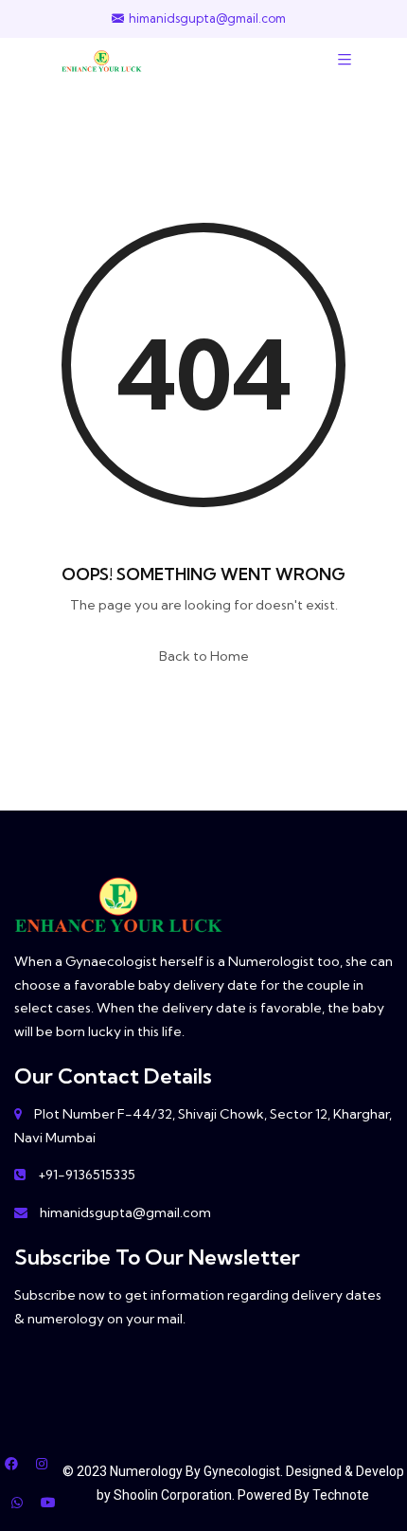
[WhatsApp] (17, 1502)
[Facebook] (11, 1463)
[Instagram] (41, 1463)
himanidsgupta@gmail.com (207, 18)
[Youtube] (48, 1502)
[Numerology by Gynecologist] (102, 59)
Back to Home (204, 656)
